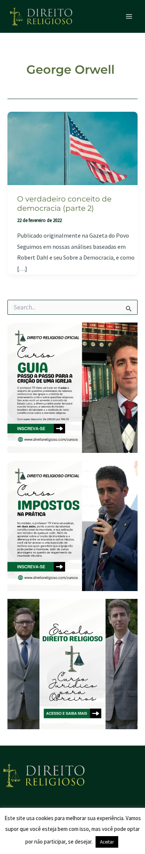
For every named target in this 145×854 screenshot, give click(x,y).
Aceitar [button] (107, 842)
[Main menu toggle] (129, 16)
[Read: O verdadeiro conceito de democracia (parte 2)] (72, 147)
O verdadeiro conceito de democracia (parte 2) (64, 203)
